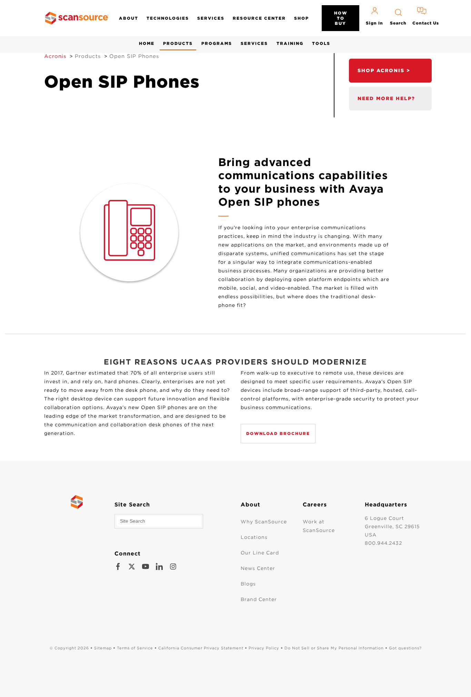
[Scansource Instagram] (173, 566)
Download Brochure (278, 433)
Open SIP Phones (134, 56)
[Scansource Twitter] (131, 566)
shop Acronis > (384, 70)
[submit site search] (196, 521)
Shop (301, 18)
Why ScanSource (264, 521)
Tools (321, 43)
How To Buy (340, 18)
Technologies (168, 18)
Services (210, 18)
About (128, 18)
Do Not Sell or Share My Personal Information (334, 648)
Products (178, 43)
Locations (254, 537)
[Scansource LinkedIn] (159, 566)
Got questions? (405, 648)
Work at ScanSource (319, 526)
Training (290, 43)
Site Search (132, 504)
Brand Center (259, 599)
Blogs (248, 584)
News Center (258, 568)
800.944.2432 (383, 543)
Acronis (55, 56)
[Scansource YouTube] (145, 566)
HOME (146, 43)
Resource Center (259, 18)
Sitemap (103, 648)
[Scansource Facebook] (117, 566)
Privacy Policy (264, 648)
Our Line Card (260, 552)
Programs (216, 43)
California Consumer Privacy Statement (200, 648)
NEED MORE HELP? (386, 98)
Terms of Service (135, 648)
